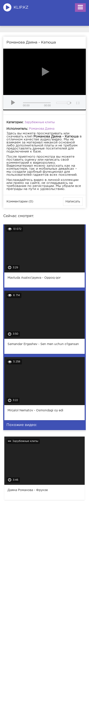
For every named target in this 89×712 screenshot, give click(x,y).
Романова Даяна (41, 128)
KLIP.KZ (21, 7)
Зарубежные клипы (39, 122)
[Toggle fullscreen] (77, 102)
